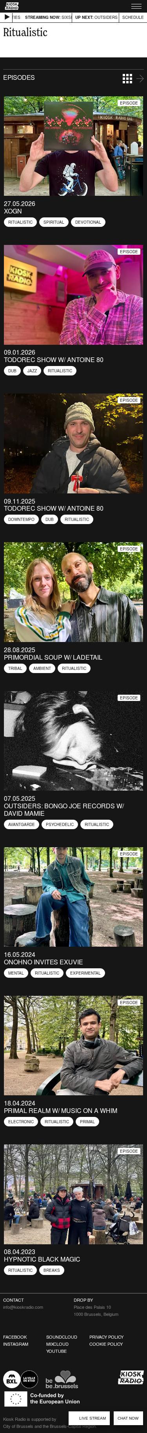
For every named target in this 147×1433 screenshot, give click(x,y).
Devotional (88, 222)
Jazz (32, 370)
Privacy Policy (106, 1337)
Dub (12, 370)
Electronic (21, 1121)
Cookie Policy (106, 1344)
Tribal (15, 668)
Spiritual (54, 222)
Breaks (52, 1270)
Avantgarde (21, 824)
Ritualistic (20, 222)
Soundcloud (61, 1337)
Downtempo (21, 519)
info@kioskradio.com (23, 1307)
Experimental (85, 973)
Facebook (15, 1337)
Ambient (42, 668)
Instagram (15, 1344)
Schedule (133, 17)
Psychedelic (60, 824)
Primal (87, 1121)
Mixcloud (57, 1344)
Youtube (56, 1351)
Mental (16, 973)
